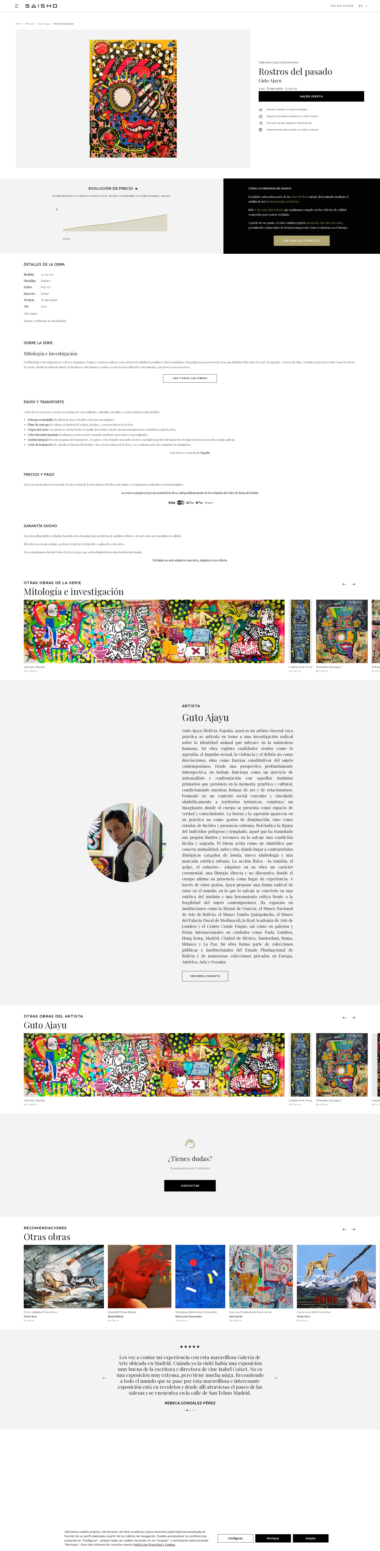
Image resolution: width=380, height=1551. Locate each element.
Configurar (235, 1538)
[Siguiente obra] (353, 584)
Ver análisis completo (301, 240)
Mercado (29, 24)
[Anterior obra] (344, 584)
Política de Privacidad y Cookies (154, 1544)
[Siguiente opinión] (276, 1378)
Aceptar (311, 1538)
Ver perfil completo (205, 976)
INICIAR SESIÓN (342, 6)
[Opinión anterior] (104, 1378)
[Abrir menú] (17, 6)
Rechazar (273, 1538)
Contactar (190, 1186)
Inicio (18, 24)
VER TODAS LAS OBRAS (190, 378)
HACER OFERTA (311, 96)
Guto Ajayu (44, 24)
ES (361, 5)
